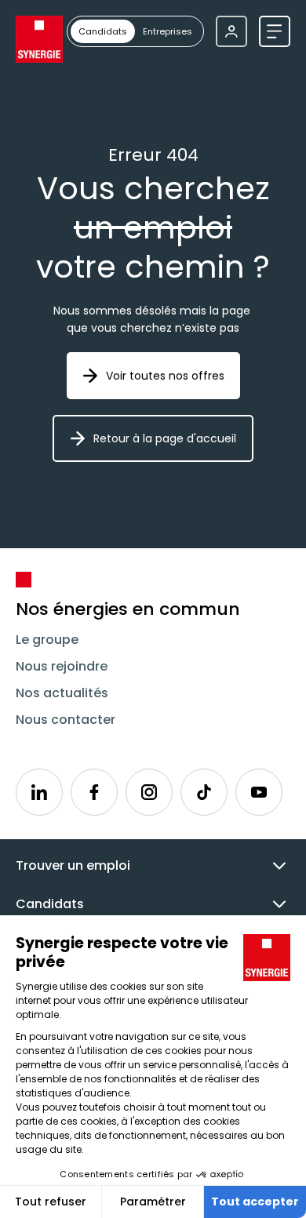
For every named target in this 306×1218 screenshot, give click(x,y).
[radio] (103, 31)
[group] (135, 31)
